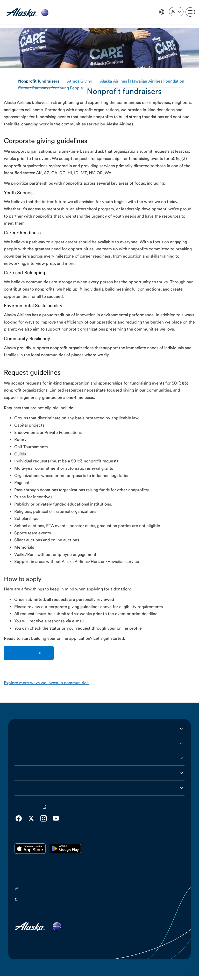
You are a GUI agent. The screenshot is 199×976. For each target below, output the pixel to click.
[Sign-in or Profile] (176, 11)
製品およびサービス (33, 758)
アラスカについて (31, 728)
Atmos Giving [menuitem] (79, 81)
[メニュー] (190, 12)
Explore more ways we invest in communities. (46, 683)
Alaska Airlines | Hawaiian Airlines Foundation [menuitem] (142, 81)
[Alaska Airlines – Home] (27, 12)
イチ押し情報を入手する (37, 773)
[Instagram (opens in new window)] (43, 818)
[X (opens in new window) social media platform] (31, 818)
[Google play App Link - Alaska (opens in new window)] (65, 848)
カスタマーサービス (33, 743)
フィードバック (29, 788)
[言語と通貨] (162, 12)
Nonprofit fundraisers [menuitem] (38, 81)
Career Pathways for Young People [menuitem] (50, 88)
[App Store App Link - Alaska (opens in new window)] (30, 848)
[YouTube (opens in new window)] (56, 818)
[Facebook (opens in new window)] (19, 818)
